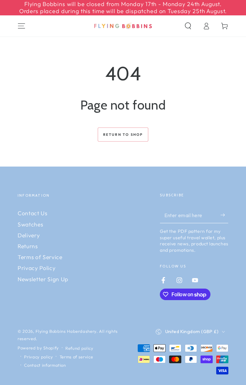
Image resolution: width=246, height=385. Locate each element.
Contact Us (32, 213)
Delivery (29, 235)
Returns (28, 246)
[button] (188, 26)
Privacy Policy (36, 268)
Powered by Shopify (38, 347)
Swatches (30, 224)
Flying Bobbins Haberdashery (66, 331)
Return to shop (123, 134)
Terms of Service (40, 257)
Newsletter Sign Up (43, 279)
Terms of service (76, 356)
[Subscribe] (224, 215)
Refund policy (79, 348)
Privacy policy (38, 356)
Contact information (45, 365)
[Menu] (21, 26)
